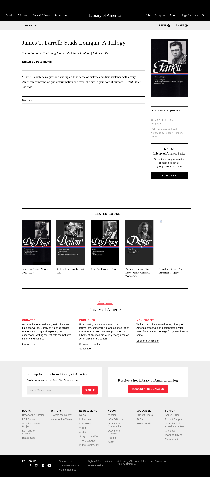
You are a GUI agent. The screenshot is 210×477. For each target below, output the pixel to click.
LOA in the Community (114, 425)
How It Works (144, 423)
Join (148, 15)
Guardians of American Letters (174, 425)
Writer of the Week (61, 419)
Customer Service (69, 465)
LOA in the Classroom (114, 432)
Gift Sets (170, 430)
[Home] (105, 302)
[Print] (168, 25)
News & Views (41, 15)
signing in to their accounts (168, 166)
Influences (85, 419)
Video (82, 427)
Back (33, 25)
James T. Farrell (41, 42)
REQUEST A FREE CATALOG (148, 389)
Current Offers (144, 415)
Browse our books (89, 344)
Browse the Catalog (33, 415)
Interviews (85, 423)
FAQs (111, 442)
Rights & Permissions (99, 461)
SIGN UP (90, 390)
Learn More (28, 344)
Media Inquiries (67, 469)
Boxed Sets (28, 437)
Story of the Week (89, 436)
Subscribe (60, 15)
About (173, 15)
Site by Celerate (126, 464)
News (82, 415)
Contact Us (65, 461)
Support (160, 15)
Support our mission (147, 340)
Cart (196, 15)
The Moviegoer (87, 440)
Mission (112, 415)
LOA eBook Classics (28, 432)
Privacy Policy (95, 465)
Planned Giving (173, 435)
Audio (82, 432)
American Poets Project (31, 425)
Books (10, 15)
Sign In (186, 15)
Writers (22, 15)
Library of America (105, 15)
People (112, 437)
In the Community (89, 445)
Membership (172, 439)
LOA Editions (115, 419)
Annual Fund (172, 415)
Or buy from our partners (165, 112)
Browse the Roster (61, 415)
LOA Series (28, 419)
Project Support (174, 419)
